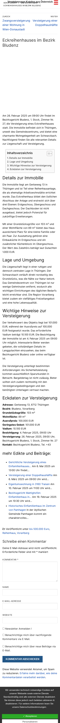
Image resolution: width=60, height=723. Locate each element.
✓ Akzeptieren (30, 716)
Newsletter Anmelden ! (18, 628)
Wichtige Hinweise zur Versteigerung (30, 165)
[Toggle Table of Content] (47, 153)
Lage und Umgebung (21, 161)
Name (5, 587)
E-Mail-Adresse (11, 601)
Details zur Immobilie (20, 157)
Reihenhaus (9, 532)
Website (7, 615)
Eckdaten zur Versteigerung (25, 169)
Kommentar (10, 559)
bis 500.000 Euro (39, 528)
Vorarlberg (23, 532)
